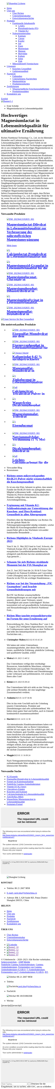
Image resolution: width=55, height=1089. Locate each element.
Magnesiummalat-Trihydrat (25, 415)
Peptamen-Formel (15, 804)
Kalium (21, 56)
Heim (9, 8)
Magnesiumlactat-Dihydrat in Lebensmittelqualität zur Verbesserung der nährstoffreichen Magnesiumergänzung (26, 232)
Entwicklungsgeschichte (23, 18)
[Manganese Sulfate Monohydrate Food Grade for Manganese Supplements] (26, 364)
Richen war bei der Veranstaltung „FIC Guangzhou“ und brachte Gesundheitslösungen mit (29, 586)
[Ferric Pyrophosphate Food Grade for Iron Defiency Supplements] (26, 341)
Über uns (11, 11)
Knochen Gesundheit (21, 69)
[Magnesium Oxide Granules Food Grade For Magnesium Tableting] (8, 262)
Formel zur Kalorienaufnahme (20, 781)
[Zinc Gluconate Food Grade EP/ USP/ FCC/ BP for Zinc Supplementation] (14, 376)
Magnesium (23, 48)
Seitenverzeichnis (9, 962)
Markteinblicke (19, 81)
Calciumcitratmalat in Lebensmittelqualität (25, 794)
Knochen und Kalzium (17, 791)
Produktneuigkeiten (21, 84)
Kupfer (21, 41)
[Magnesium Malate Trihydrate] (26, 410)
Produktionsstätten (20, 91)
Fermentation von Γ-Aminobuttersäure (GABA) (22, 972)
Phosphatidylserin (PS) (28, 28)
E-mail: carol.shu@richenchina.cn (22, 893)
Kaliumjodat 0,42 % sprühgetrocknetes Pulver (27, 359)
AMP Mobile (24, 962)
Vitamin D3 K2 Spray (16, 786)
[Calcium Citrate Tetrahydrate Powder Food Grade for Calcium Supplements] (14, 387)
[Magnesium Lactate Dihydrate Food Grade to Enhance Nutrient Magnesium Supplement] (20, 219)
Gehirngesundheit (20, 71)
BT (46, 972)
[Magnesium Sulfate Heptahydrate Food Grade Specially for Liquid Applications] (20, 308)
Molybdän (22, 53)
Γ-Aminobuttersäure (36, 969)
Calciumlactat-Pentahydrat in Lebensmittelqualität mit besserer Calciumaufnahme (26, 256)
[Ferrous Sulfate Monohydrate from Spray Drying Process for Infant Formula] (26, 330)
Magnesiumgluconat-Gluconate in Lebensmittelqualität (22, 279)
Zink (20, 61)
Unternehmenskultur (21, 16)
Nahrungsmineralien (21, 33)
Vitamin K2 (23, 31)
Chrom (21, 38)
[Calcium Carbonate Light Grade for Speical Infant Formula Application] (14, 456)
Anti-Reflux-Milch (15, 797)
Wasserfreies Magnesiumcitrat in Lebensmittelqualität (21, 800)
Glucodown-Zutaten (16, 789)
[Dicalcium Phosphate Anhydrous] (14, 399)
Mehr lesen (12, 245)
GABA (21, 26)
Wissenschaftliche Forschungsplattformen (30, 89)
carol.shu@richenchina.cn (29, 986)
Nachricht (11, 74)
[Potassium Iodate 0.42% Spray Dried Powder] (20, 353)
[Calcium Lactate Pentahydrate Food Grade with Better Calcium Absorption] (8, 250)
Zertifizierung (13, 86)
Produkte (11, 21)
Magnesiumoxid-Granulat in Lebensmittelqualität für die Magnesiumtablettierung (27, 268)
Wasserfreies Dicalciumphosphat (26, 404)
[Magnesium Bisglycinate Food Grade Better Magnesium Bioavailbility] (8, 296)
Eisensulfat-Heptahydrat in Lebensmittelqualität (28, 779)
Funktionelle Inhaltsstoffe (23, 23)
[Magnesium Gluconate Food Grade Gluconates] (20, 273)
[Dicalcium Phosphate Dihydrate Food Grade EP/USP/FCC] (14, 445)
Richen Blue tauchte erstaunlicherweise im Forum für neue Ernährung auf (29, 617)
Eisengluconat (22, 425)
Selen (20, 58)
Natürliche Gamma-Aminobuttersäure (23, 784)
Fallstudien (17, 76)
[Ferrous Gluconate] (14, 422)
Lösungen (11, 66)
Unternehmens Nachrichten (24, 79)
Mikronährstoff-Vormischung (25, 63)
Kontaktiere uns (14, 94)
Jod (19, 43)
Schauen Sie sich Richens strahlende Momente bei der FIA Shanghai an (27, 563)
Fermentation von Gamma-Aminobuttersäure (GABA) (21, 968)
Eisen (20, 46)
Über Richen (18, 13)
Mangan (21, 51)
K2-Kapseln (12, 776)
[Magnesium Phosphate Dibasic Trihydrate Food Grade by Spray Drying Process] (20, 285)
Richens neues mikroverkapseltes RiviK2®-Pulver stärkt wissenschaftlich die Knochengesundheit (29, 478)
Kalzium (22, 36)
